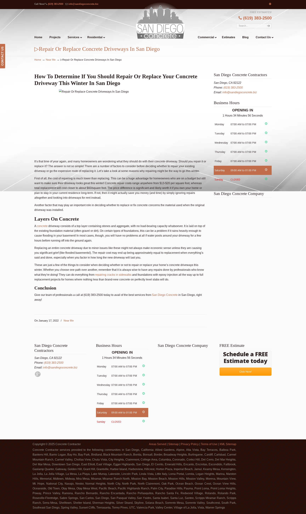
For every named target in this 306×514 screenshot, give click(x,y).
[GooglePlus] (38, 375)
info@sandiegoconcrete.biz (83, 4)
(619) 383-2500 (55, 4)
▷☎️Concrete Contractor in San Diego (160, 20)
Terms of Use (209, 444)
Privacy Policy (190, 444)
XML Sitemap (227, 444)
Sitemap (173, 444)
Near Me (51, 59)
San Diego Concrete (165, 294)
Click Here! (245, 371)
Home (37, 59)
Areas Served (157, 444)
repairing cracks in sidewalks (113, 274)
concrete (42, 226)
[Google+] (270, 4)
